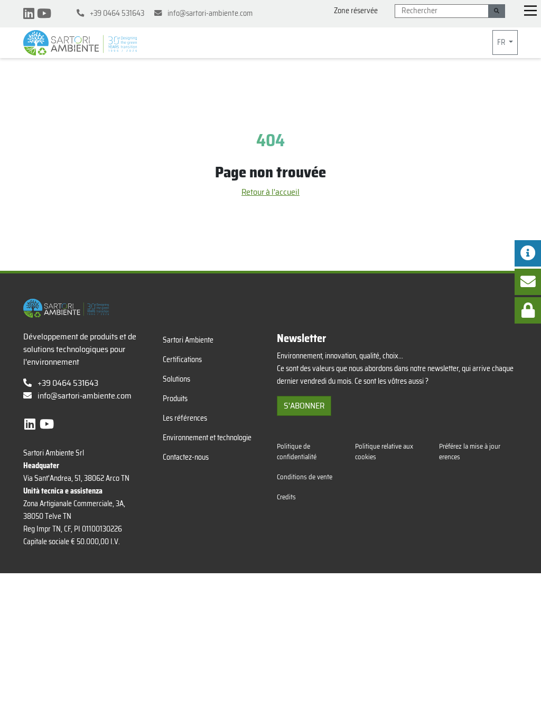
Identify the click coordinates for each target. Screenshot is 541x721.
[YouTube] (44, 14)
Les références (185, 418)
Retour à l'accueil (270, 191)
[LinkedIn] (30, 14)
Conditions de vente (304, 476)
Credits (286, 496)
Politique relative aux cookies (384, 451)
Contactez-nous (186, 457)
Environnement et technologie (207, 437)
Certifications (182, 359)
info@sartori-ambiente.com (85, 395)
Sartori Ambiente (188, 340)
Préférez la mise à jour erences (469, 451)
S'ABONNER (304, 405)
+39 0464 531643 (67, 383)
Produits (175, 398)
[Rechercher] (496, 11)
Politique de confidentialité (296, 451)
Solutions (176, 379)
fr (502, 42)
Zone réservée (356, 10)
